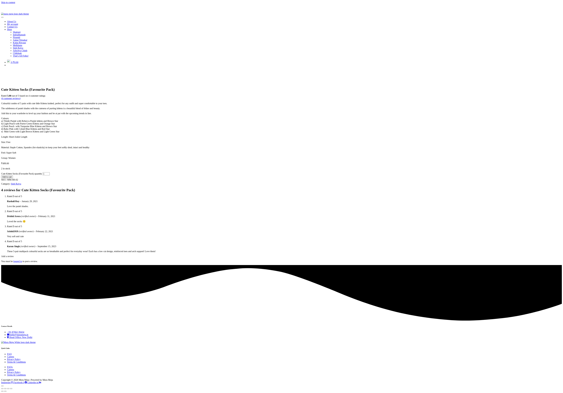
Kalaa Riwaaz (19, 42)
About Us (11, 21)
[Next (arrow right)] (5, 391)
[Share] (5, 388)
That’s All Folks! (20, 56)
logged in (17, 261)
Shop (9, 29)
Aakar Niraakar (20, 40)
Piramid (16, 37)
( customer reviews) (11, 98)
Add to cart (7, 177)
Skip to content (8, 2)
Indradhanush (19, 34)
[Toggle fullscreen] (8, 388)
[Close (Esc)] (2, 388)
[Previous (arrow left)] (2, 391)
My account (12, 24)
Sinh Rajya (18, 48)
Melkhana (17, 45)
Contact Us (12, 27)
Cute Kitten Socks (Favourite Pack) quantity (21, 173)
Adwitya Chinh (20, 50)
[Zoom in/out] (11, 388)
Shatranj (17, 32)
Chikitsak (17, 53)
